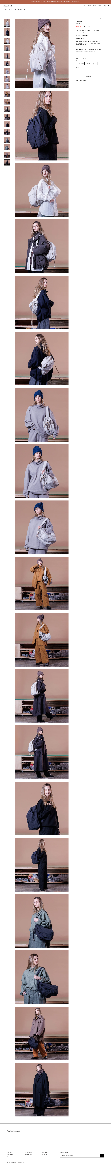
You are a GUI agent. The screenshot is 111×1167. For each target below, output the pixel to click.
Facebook (44, 1154)
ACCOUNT (99, 5)
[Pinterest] (85, 58)
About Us (9, 1152)
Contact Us (10, 1154)
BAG (4, 9)
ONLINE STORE (87, 5)
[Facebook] (81, 58)
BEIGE (88, 63)
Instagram (45, 1152)
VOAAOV (10, 9)
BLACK (95, 63)
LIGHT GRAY (80, 63)
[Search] (105, 6)
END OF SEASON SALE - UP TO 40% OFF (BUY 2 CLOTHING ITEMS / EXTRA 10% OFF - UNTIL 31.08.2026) (55, 2)
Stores (8, 1157)
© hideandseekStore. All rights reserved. (16, 1162)
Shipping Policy (29, 1154)
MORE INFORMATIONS (81, 80)
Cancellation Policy (30, 1157)
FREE (78, 70)
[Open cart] (108, 6)
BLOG (94, 5)
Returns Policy (28, 1152)
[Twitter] (83, 58)
